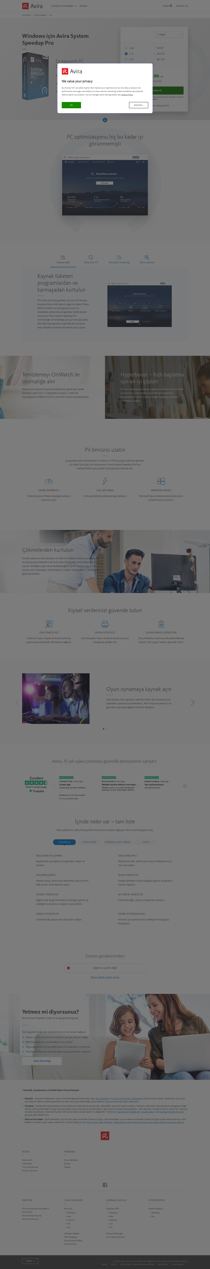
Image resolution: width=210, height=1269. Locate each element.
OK (71, 105)
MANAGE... (138, 105)
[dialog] (105, 88)
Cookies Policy (127, 95)
